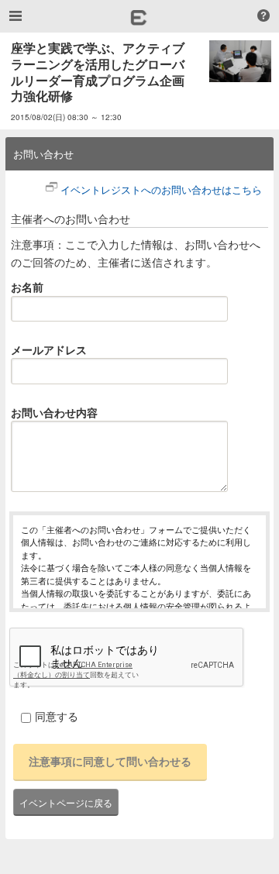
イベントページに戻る (65, 802)
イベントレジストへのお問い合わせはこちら (161, 189)
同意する (56, 716)
